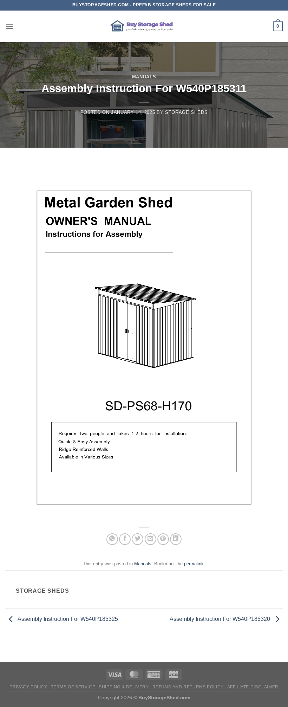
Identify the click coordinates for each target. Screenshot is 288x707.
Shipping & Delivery (124, 686)
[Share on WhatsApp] (112, 539)
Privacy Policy (28, 686)
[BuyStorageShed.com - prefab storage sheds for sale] (144, 26)
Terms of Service (73, 686)
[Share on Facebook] (125, 539)
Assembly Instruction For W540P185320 (220, 619)
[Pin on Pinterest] (163, 539)
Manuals (144, 76)
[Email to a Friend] (150, 539)
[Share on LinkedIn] (176, 539)
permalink (194, 563)
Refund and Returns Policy (188, 686)
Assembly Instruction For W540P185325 (67, 619)
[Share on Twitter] (137, 539)
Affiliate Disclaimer (253, 686)
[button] (9, 26)
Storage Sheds (186, 112)
